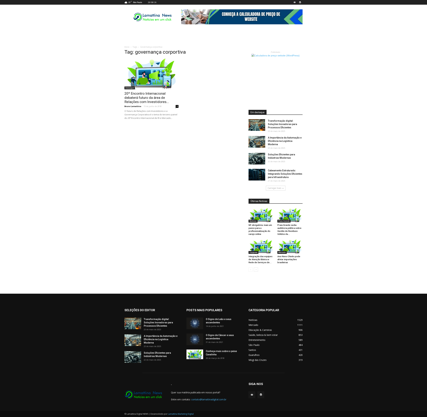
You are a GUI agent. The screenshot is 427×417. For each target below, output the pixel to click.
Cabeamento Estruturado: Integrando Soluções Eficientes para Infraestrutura (285, 173)
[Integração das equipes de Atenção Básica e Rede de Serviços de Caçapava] (261, 246)
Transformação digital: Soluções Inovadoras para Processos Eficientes (282, 124)
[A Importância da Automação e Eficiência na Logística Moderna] (257, 142)
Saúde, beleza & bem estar (263, 334)
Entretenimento (257, 340)
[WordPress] (300, 2)
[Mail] (294, 2)
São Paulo (254, 344)
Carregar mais (274, 188)
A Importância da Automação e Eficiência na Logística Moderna (285, 141)
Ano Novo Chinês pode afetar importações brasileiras (288, 259)
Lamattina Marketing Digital (181, 413)
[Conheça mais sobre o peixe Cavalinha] (194, 354)
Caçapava (253, 252)
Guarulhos (254, 354)
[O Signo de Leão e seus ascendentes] (194, 323)
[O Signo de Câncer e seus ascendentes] (194, 339)
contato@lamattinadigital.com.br (208, 399)
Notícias (253, 221)
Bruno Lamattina (132, 106)
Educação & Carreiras (260, 330)
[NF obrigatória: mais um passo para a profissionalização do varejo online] (261, 215)
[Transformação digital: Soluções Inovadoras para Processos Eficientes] (257, 125)
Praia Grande (284, 221)
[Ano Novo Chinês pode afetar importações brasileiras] (290, 246)
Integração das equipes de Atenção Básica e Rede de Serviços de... (260, 259)
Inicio (126, 47)
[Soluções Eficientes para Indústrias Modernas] (257, 158)
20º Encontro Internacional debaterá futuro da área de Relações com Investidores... (146, 98)
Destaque (129, 88)
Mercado (282, 252)
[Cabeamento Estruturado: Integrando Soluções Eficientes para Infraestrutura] (257, 174)
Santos (252, 350)
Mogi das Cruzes (258, 360)
